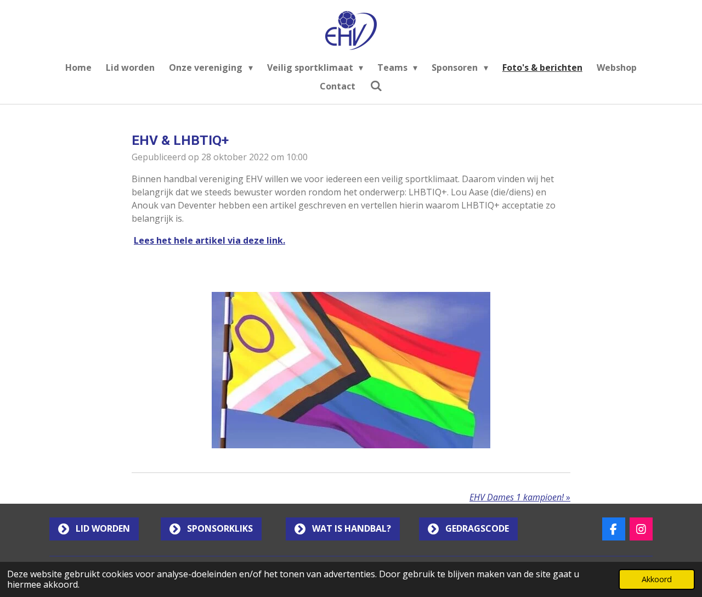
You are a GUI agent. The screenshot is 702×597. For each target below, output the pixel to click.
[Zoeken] (376, 85)
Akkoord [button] (657, 579)
